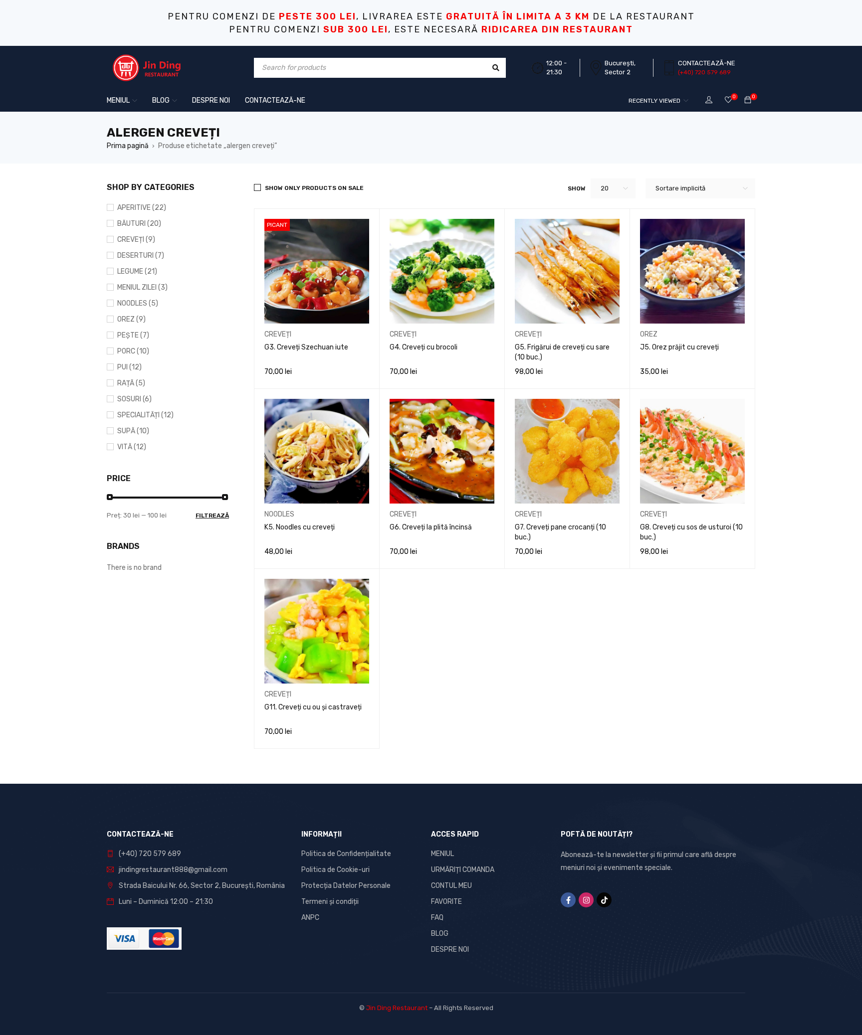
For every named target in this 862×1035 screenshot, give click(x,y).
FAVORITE (446, 901)
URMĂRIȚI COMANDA (462, 869)
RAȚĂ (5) (131, 383)
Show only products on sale (314, 187)
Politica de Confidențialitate (346, 854)
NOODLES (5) (137, 303)
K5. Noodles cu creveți (299, 527)
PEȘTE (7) (133, 335)
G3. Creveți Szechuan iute (306, 347)
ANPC (310, 917)
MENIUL (442, 854)
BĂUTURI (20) (139, 223)
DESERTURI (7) (140, 255)
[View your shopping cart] (747, 100)
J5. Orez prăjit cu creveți (679, 347)
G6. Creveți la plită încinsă (431, 527)
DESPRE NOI (450, 949)
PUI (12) (129, 367)
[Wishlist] (728, 100)
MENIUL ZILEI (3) (142, 287)
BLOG (439, 933)
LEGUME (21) (137, 271)
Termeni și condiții (330, 901)
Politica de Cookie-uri (335, 869)
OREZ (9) (131, 319)
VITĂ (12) (131, 447)
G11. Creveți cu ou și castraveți (313, 707)
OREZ (648, 334)
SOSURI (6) (134, 399)
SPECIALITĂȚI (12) (145, 415)
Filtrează (212, 515)
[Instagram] (586, 899)
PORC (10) (133, 351)
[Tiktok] (604, 899)
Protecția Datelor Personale (346, 885)
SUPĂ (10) (133, 431)
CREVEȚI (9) (136, 239)
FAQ (437, 917)
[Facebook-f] (568, 899)
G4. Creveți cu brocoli (423, 347)
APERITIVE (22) (141, 207)
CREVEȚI (277, 334)
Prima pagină (128, 146)
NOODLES (279, 514)
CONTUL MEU (451, 885)
